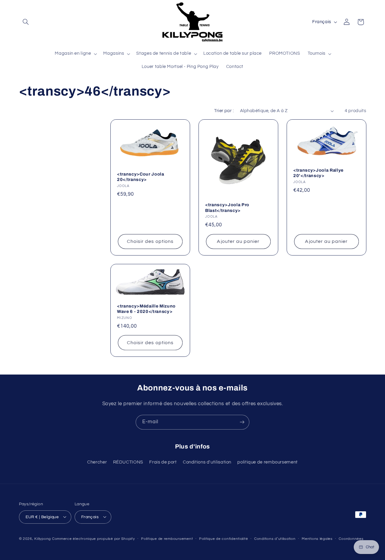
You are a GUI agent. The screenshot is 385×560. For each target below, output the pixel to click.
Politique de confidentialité (223, 538)
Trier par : (224, 111)
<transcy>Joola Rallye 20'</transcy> (318, 172)
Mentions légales (317, 538)
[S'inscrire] (242, 422)
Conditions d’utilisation (275, 538)
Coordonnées (351, 538)
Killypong (42, 538)
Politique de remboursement (167, 538)
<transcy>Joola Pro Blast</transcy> (227, 207)
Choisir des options (150, 241)
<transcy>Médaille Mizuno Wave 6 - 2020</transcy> (146, 308)
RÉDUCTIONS (128, 462)
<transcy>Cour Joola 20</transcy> (140, 176)
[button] (26, 22)
